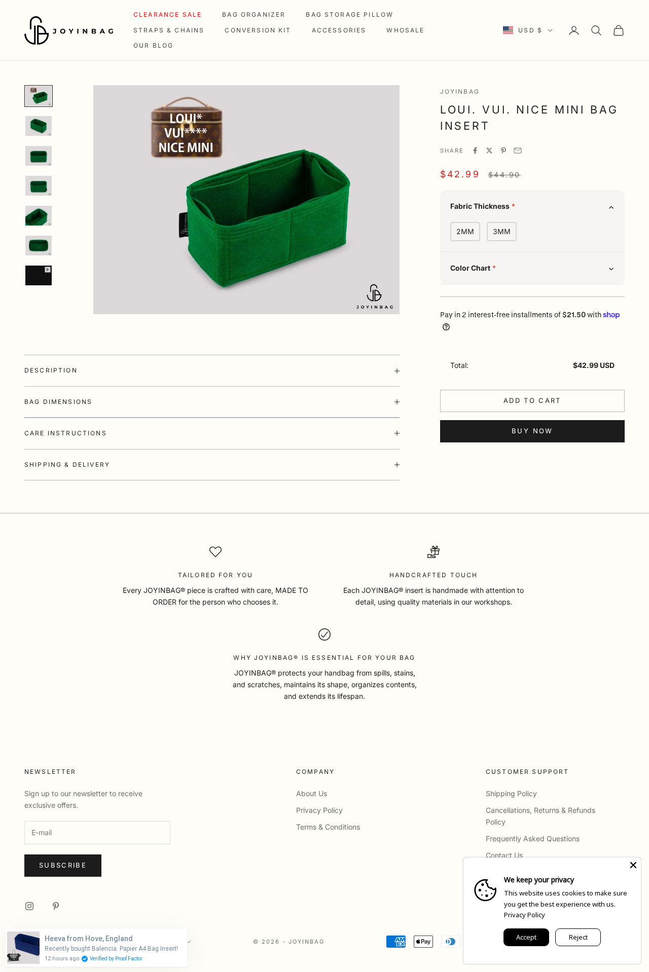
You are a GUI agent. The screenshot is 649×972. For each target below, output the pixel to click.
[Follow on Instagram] (29, 906)
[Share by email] (518, 150)
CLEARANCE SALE (167, 14)
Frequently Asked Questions (533, 838)
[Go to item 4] (38, 186)
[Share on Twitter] (489, 150)
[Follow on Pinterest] (56, 906)
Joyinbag (460, 91)
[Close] (633, 865)
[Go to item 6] (38, 245)
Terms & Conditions (328, 827)
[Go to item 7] (38, 275)
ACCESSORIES (339, 30)
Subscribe (63, 865)
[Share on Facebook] (475, 150)
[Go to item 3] (38, 156)
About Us (311, 793)
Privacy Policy (319, 810)
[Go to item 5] (38, 216)
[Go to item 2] (38, 126)
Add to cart (532, 400)
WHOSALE (405, 30)
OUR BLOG (153, 45)
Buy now (532, 430)
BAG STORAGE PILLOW (349, 14)
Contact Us (504, 855)
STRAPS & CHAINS (168, 30)
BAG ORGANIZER (253, 14)
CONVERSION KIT (258, 30)
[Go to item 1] (38, 96)
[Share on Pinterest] (503, 150)
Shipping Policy (511, 793)
